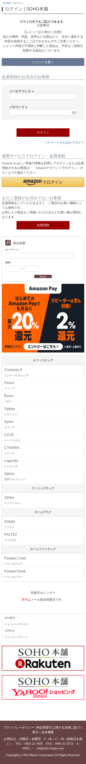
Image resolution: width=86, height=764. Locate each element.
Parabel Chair (15, 560)
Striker (12, 500)
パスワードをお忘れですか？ (64, 142)
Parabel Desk (15, 573)
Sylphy (10, 411)
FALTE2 (10, 537)
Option (14, 476)
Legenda (11, 463)
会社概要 (47, 732)
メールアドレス (22, 91)
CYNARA (11, 450)
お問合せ (9, 630)
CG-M (12, 437)
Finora (9, 385)
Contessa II (16, 372)
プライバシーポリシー (18, 727)
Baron (9, 398)
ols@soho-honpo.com (50, 748)
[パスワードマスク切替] (74, 112)
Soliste (9, 524)
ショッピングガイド (16, 624)
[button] (43, 182)
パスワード (19, 107)
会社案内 (9, 617)
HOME (7, 3)
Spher (9, 424)
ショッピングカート (16, 637)
